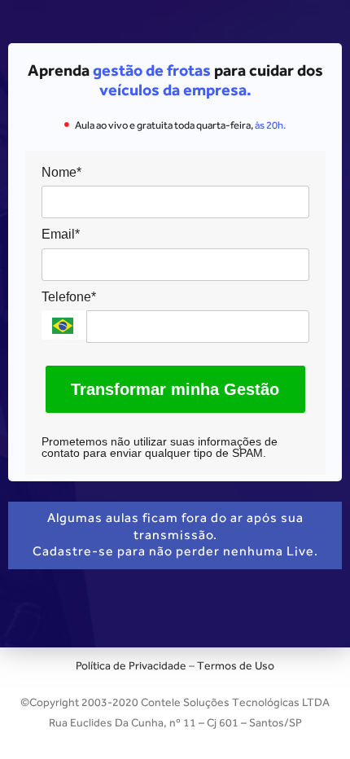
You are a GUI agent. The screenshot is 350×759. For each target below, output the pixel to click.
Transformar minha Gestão (175, 389)
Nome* (61, 172)
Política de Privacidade (131, 665)
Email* (61, 234)
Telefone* (69, 297)
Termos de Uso (235, 665)
